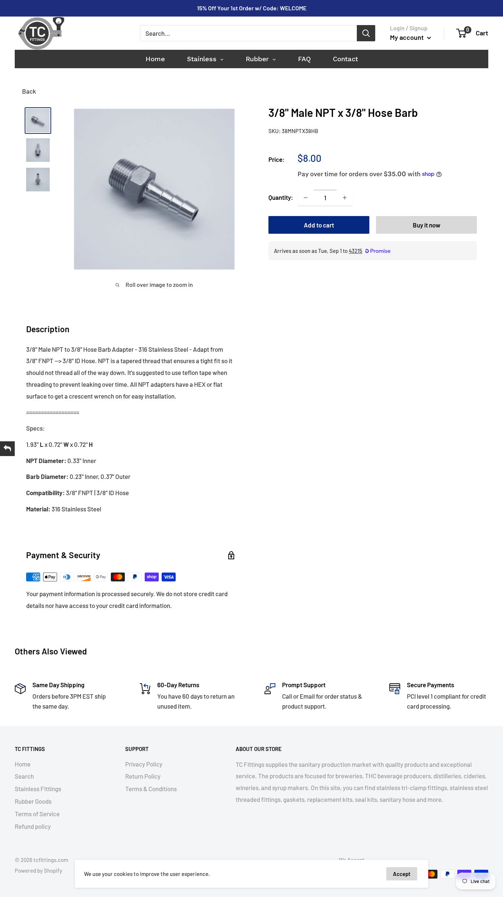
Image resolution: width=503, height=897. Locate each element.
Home (23, 764)
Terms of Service (37, 813)
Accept (402, 873)
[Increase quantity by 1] (344, 197)
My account (407, 37)
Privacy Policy (143, 764)
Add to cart (319, 225)
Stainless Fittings (38, 788)
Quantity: (280, 197)
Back (29, 91)
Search (24, 776)
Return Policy (143, 776)
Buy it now (426, 225)
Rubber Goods (33, 801)
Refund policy (33, 826)
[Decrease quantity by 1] (305, 197)
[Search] (366, 33)
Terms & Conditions (151, 788)
